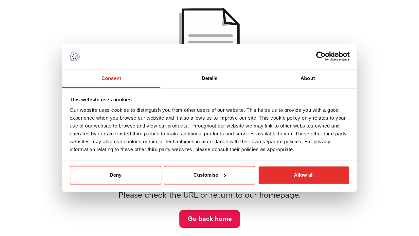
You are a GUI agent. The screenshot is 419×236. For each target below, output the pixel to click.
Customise (205, 175)
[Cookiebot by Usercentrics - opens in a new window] (321, 56)
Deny (115, 175)
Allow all (304, 175)
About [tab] (308, 78)
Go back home (210, 219)
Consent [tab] (111, 78)
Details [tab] (210, 78)
